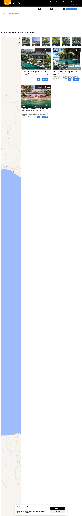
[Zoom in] (19, 41)
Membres (75, 1)
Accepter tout (57, 508)
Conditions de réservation (62, 4)
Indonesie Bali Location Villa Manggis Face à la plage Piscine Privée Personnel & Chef (35, 109)
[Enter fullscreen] (19, 38)
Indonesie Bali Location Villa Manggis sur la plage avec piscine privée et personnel (34, 72)
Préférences (57, 511)
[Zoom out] (19, 42)
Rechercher (71, 8)
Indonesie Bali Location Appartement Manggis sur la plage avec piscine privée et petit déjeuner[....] (66, 73)
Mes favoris (67, 1)
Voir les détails (45, 79)
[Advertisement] (52, 21)
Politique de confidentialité (23, 512)
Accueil (43, 4)
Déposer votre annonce (56, 1)
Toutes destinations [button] (50, 4)
